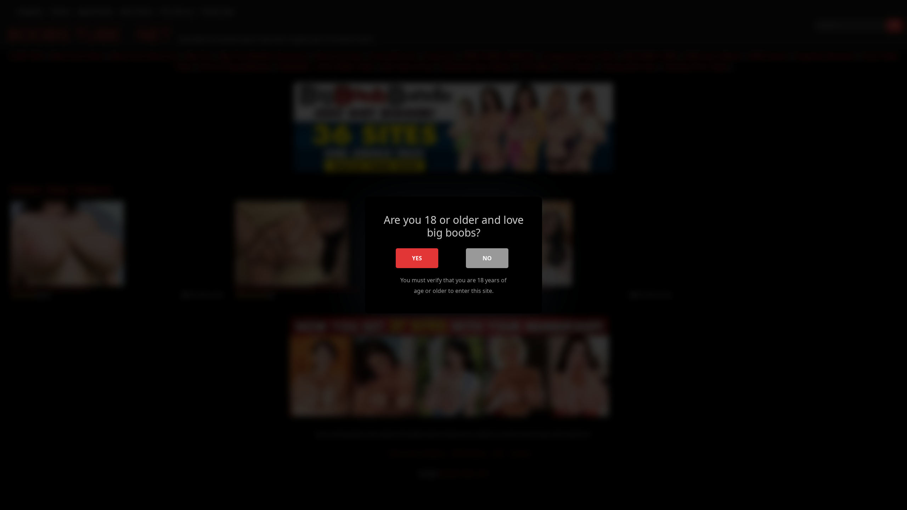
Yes (417, 258)
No (487, 258)
